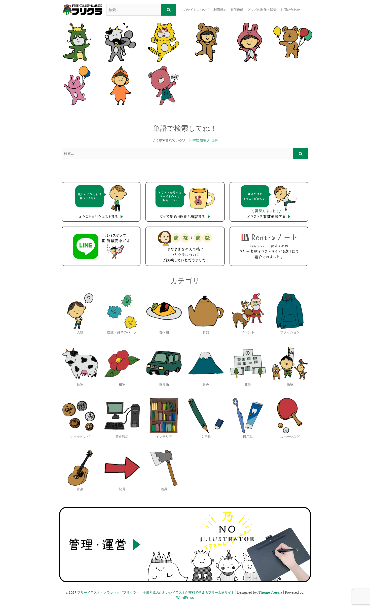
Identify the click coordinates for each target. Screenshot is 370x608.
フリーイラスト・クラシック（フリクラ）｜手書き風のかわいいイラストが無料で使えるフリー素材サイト (155, 592)
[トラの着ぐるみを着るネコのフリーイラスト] (163, 42)
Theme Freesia (270, 592)
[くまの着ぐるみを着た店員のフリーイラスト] (163, 85)
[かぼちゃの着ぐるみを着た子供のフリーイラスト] (120, 85)
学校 (196, 140)
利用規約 (220, 10)
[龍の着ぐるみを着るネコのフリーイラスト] (77, 42)
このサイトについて (195, 10)
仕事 (214, 140)
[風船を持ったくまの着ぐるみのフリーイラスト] (293, 42)
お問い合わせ (290, 10)
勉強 (203, 140)
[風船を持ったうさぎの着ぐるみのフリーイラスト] (77, 85)
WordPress (185, 598)
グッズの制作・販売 (262, 10)
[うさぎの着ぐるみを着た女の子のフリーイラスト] (249, 42)
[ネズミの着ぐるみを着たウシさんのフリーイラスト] (120, 42)
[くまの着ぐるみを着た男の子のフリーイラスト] (206, 42)
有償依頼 (236, 10)
